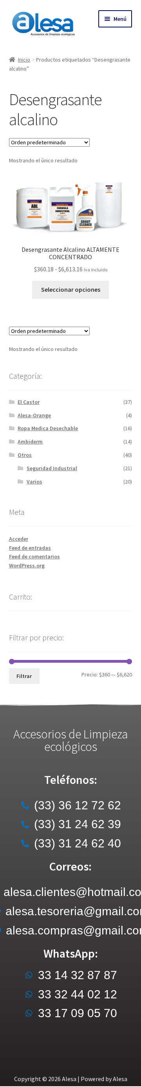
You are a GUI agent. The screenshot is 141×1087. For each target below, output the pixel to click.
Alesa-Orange (34, 415)
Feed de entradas (30, 547)
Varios (34, 481)
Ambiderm (30, 441)
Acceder (18, 538)
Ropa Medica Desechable (48, 428)
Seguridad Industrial (52, 468)
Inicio (24, 59)
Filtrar (24, 676)
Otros (25, 454)
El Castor (29, 401)
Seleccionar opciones (70, 289)
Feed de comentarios (34, 556)
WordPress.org (27, 565)
